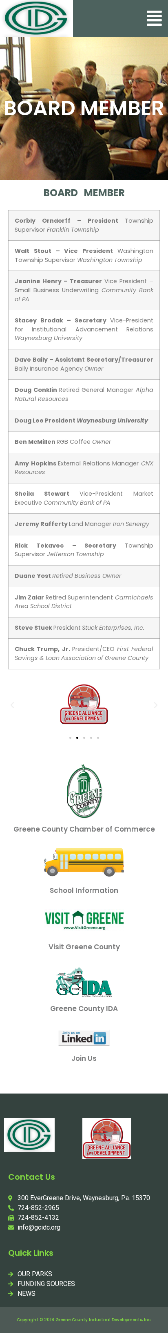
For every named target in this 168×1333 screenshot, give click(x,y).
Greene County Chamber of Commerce (84, 829)
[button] (154, 18)
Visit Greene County (84, 947)
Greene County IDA (84, 1008)
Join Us (84, 1058)
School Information (84, 890)
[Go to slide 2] (77, 738)
